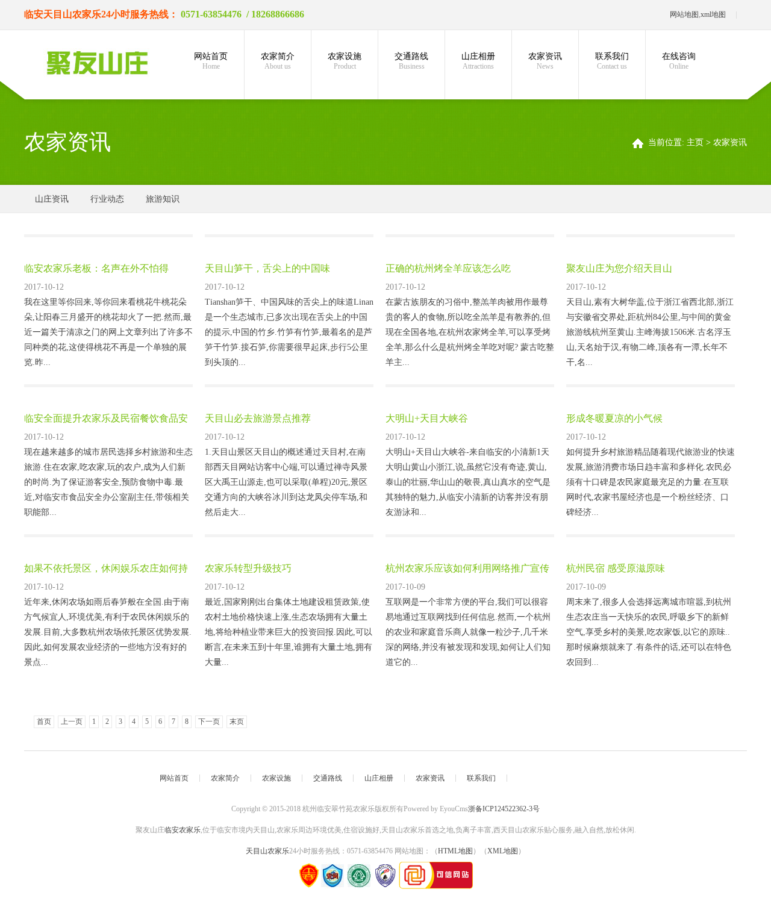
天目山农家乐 (72, 14)
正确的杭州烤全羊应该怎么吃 (448, 268)
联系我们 (612, 61)
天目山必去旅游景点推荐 (258, 418)
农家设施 (344, 61)
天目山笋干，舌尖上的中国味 (267, 268)
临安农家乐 (182, 830)
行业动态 (107, 199)
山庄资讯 (52, 199)
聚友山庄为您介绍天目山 (619, 268)
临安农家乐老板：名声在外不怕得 (96, 268)
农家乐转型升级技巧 (248, 568)
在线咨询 (679, 61)
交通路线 (411, 61)
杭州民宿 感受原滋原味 (615, 568)
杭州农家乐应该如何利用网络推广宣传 (467, 568)
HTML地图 (455, 851)
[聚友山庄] (96, 62)
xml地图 (713, 14)
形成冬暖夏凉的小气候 (614, 418)
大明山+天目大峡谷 (427, 418)
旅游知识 (162, 199)
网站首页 (211, 61)
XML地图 (502, 851)
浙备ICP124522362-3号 (504, 809)
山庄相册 (478, 61)
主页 (695, 142)
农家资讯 (545, 61)
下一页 (209, 721)
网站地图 (684, 14)
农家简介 (278, 61)
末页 (236, 721)
